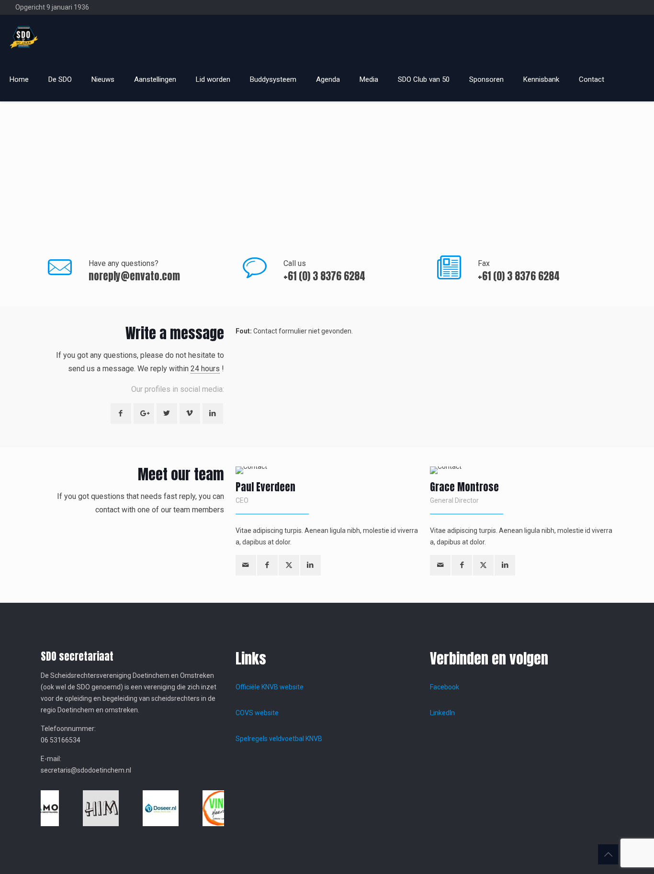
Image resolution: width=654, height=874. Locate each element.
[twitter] (289, 565)
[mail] (246, 565)
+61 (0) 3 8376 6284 (324, 276)
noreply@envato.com (134, 276)
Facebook (444, 687)
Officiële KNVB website (270, 687)
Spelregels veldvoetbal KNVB (279, 738)
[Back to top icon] (608, 854)
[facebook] (267, 565)
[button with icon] (121, 413)
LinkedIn (442, 713)
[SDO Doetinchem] (24, 36)
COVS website (257, 713)
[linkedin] (310, 565)
